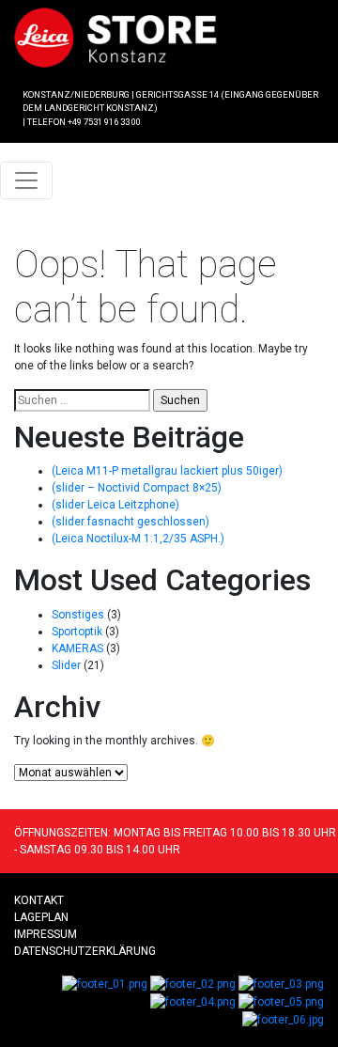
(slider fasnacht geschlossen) (130, 521)
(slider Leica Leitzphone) (115, 504)
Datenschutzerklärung (85, 951)
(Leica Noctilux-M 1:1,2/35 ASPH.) (138, 538)
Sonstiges (78, 614)
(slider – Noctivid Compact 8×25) (137, 487)
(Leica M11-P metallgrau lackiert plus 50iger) (167, 470)
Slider (66, 665)
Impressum (45, 934)
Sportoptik (77, 631)
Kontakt (39, 900)
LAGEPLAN (41, 917)
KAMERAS (77, 648)
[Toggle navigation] (26, 180)
